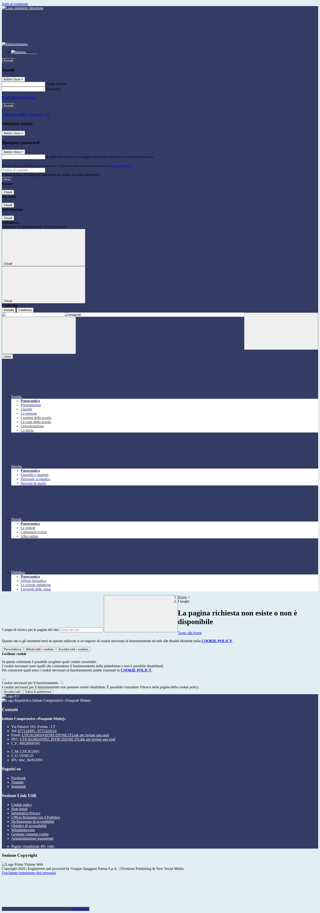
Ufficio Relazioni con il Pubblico (35, 817)
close (7, 356)
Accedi (8, 60)
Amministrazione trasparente (32, 838)
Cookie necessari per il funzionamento (30, 683)
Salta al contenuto (15, 4)
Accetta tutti (73, 649)
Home (182, 597)
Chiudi (8, 192)
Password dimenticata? (19, 97)
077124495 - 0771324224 (37, 731)
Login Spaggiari (122, 166)
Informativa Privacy (26, 813)
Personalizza (12, 649)
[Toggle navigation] (39, 335)
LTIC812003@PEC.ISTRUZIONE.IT (67, 739)
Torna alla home (190, 633)
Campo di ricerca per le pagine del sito (30, 630)
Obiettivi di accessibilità (28, 826)
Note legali (19, 809)
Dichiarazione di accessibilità (32, 822)
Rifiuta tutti (40, 649)
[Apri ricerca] (281, 331)
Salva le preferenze (38, 691)
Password (53, 89)
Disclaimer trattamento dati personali (29, 873)
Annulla (9, 310)
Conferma (25, 310)
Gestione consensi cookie (30, 834)
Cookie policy (21, 805)
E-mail (51, 157)
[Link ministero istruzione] (22, 8)
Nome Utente (56, 84)
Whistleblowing (23, 830)
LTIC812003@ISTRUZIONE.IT (65, 735)
